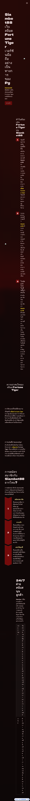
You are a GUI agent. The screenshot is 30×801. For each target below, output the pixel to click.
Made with (18, 799)
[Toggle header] (27, 3)
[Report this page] (28, 799)
